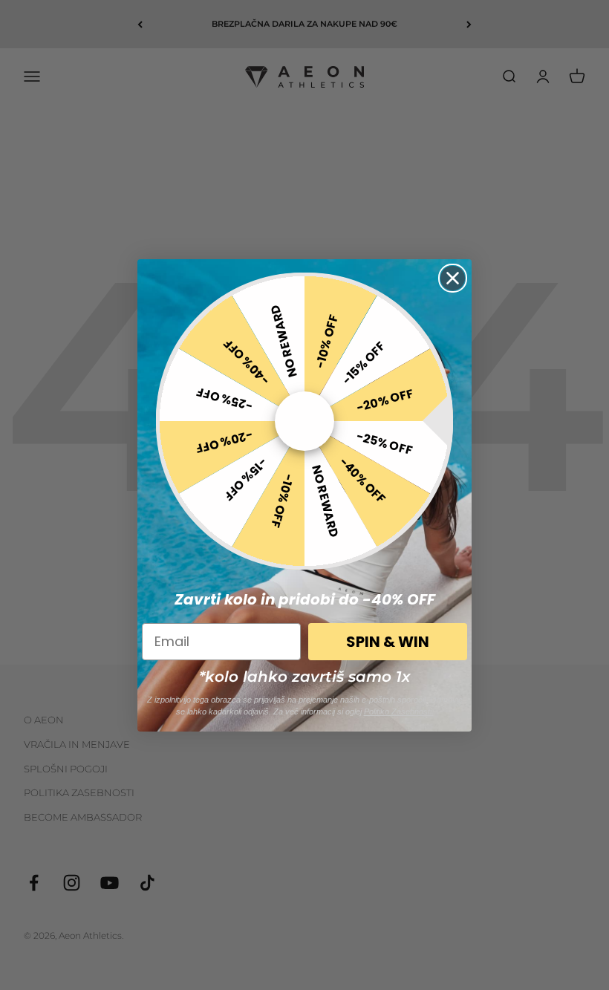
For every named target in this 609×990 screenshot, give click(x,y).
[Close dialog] (453, 278)
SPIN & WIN (387, 641)
